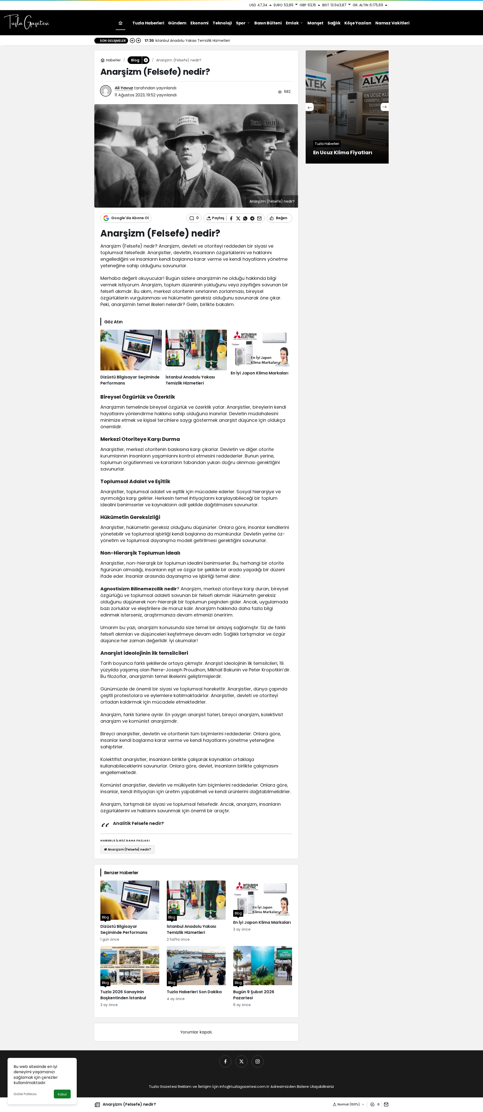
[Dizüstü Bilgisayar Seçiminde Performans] (131, 358)
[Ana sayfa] (120, 23)
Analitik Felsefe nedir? (138, 823)
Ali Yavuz (124, 88)
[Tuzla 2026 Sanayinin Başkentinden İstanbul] (129, 977)
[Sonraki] (138, 40)
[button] (145, 60)
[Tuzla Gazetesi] (26, 22)
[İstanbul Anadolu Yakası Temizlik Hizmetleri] (196, 358)
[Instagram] (258, 1061)
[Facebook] (225, 1061)
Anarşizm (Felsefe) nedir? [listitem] (127, 849)
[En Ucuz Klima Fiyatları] (347, 107)
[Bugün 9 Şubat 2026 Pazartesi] (262, 977)
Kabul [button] (62, 1094)
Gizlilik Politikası (25, 1094)
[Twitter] (241, 1061)
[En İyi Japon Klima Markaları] (261, 358)
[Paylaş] (385, 1104)
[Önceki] (132, 40)
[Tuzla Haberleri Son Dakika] (196, 977)
